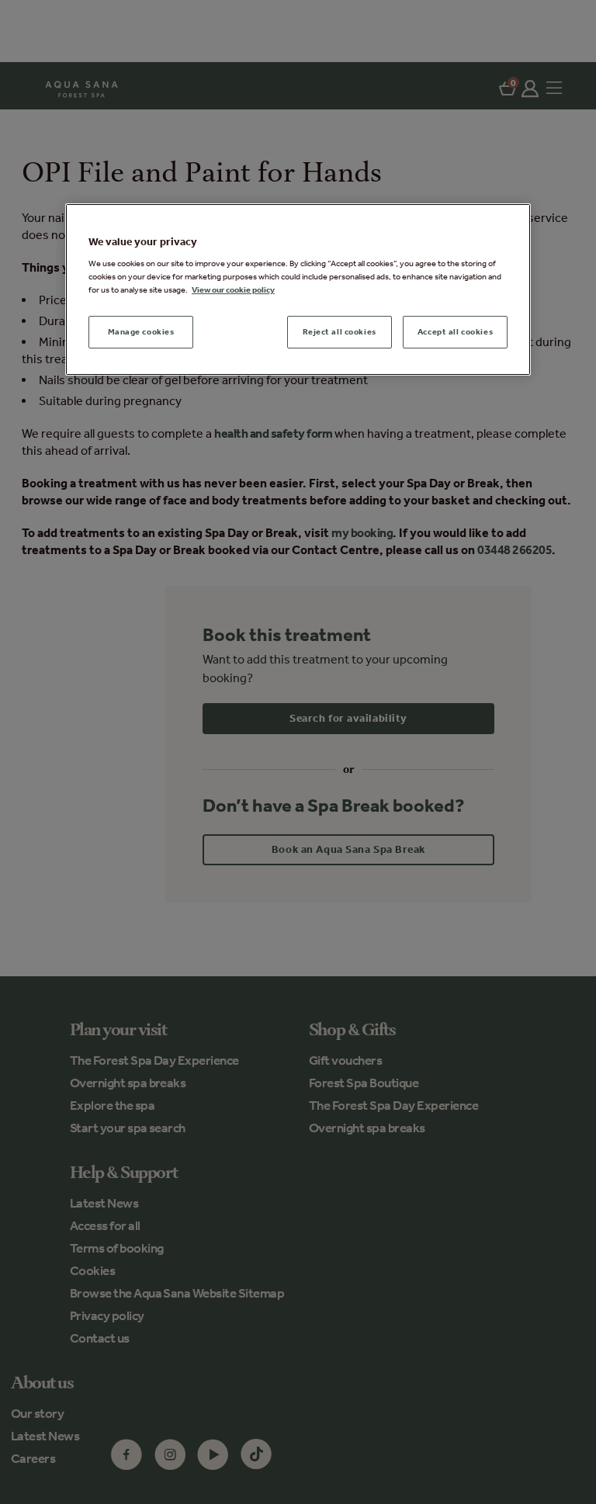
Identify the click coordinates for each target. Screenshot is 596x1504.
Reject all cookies (339, 332)
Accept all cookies (455, 332)
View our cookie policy (233, 289)
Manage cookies (141, 332)
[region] (298, 289)
